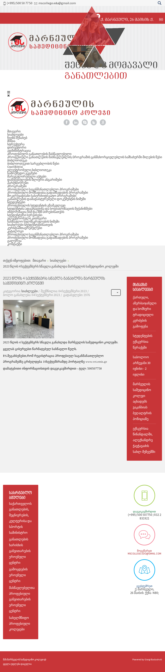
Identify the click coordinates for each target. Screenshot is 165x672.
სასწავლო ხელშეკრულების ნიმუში (33, 221)
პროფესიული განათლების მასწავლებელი (39, 154)
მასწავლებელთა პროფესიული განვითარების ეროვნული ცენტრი (22, 599)
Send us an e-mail (144, 534)
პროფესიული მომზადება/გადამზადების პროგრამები (47, 192)
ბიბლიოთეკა (17, 160)
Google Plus (103, 122)
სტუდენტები (16, 202)
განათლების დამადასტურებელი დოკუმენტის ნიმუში (46, 199)
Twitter (94, 122)
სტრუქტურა (16, 144)
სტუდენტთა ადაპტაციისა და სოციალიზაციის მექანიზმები (49, 208)
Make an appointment (144, 495)
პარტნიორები (17, 183)
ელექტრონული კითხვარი (26, 218)
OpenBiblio (15, 167)
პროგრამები (17, 186)
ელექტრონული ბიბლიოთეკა (29, 170)
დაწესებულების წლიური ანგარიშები (34, 180)
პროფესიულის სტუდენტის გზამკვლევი (36, 205)
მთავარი (14, 131)
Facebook (66, 122)
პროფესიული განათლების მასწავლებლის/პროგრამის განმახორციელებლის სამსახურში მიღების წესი (84, 157)
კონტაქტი (14, 244)
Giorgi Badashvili (153, 659)
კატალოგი (15, 231)
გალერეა (14, 241)
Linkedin (75, 122)
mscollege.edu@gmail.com (57, 3)
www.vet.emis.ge (96, 361)
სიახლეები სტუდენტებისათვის (30, 225)
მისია (11, 141)
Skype (84, 122)
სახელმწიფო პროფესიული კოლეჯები (19, 623)
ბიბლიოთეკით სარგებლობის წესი (33, 163)
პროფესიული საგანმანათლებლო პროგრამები (43, 189)
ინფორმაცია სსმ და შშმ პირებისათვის (35, 212)
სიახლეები (15, 134)
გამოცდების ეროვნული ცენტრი (18, 575)
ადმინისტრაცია (19, 151)
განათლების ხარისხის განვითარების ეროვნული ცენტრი (20, 550)
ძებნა (159, 3)
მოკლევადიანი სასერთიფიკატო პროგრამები (41, 196)
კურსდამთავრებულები (24, 228)
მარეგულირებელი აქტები (26, 176)
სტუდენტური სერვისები (24, 215)
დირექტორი (16, 147)
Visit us (144, 570)
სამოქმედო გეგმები (22, 173)
